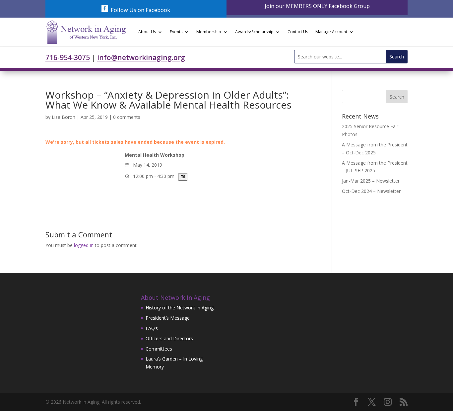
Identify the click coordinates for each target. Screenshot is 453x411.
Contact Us (298, 32)
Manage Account (331, 32)
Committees (159, 349)
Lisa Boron (63, 117)
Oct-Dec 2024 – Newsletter (371, 191)
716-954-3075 (67, 57)
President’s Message (168, 318)
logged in (84, 245)
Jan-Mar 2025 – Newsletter (371, 181)
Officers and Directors (169, 338)
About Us (147, 32)
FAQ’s (152, 328)
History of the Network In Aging (180, 307)
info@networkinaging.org (141, 57)
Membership (208, 32)
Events (176, 32)
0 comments (126, 117)
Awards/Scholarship (254, 32)
